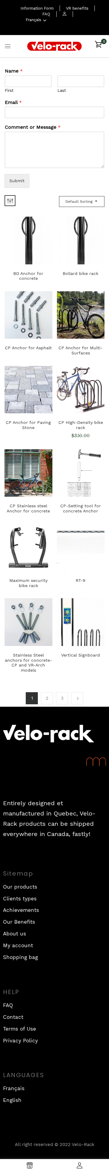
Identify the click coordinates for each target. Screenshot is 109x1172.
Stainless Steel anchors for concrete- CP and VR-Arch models (28, 663)
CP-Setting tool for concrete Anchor (80, 508)
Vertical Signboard (80, 655)
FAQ (46, 14)
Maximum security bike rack (28, 583)
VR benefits (77, 8)
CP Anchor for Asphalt (28, 347)
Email (13, 102)
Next (77, 698)
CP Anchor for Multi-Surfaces (80, 350)
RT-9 (80, 580)
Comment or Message (33, 127)
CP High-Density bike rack (80, 425)
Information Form (37, 8)
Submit (17, 180)
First (9, 90)
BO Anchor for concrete (28, 276)
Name (14, 71)
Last (62, 90)
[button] (98, 46)
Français (33, 20)
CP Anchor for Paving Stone (28, 425)
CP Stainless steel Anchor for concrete (28, 508)
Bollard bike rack (80, 273)
